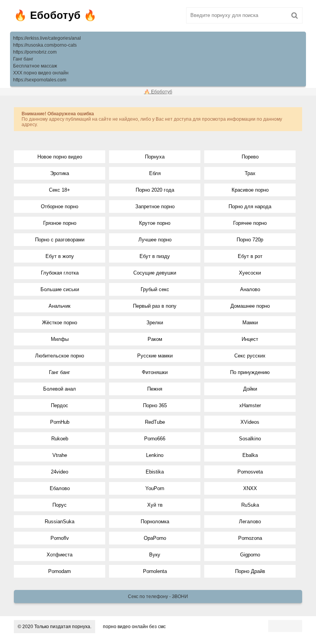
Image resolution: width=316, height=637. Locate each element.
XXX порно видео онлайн (41, 73)
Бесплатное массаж (35, 66)
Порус (59, 505)
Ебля (155, 173)
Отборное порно (59, 206)
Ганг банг (23, 59)
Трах (250, 173)
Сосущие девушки (154, 273)
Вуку (154, 555)
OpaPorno (155, 538)
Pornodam (59, 571)
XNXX (250, 488)
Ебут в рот (250, 256)
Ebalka (250, 455)
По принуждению (250, 372)
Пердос (59, 405)
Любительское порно (59, 356)
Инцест (250, 339)
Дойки (250, 389)
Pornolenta (155, 571)
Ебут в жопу (59, 256)
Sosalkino (250, 439)
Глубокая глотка (60, 273)
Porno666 (154, 439)
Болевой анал (59, 389)
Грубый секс (155, 289)
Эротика (59, 173)
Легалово (250, 521)
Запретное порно (155, 206)
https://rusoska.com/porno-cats (45, 45)
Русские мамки (155, 356)
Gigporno (250, 555)
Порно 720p (250, 240)
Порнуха (155, 157)
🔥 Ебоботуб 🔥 (55, 15)
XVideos (249, 422)
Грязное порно (59, 223)
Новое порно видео (59, 157)
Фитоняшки (155, 372)
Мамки (250, 322)
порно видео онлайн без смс (134, 626)
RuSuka (250, 505)
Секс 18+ (59, 190)
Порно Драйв (250, 571)
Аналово (250, 289)
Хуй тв (155, 505)
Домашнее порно (250, 306)
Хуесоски (250, 273)
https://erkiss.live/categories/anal (47, 38)
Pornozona (250, 538)
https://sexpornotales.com (39, 80)
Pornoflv (59, 538)
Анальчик (60, 306)
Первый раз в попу (154, 306)
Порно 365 (155, 405)
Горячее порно (250, 223)
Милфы (60, 339)
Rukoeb (59, 439)
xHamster (250, 405)
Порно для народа (250, 206)
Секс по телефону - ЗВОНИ (158, 596)
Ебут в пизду (155, 256)
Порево (250, 157)
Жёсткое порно (59, 322)
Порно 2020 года (155, 190)
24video (59, 472)
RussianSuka (59, 521)
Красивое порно (250, 190)
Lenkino (154, 455)
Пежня (154, 389)
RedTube (155, 422)
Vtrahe (59, 455)
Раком (155, 339)
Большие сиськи (59, 289)
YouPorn (154, 488)
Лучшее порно (154, 240)
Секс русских (250, 356)
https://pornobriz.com (35, 52)
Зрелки (154, 322)
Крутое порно (154, 223)
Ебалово (60, 488)
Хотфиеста (59, 555)
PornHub (59, 422)
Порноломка (155, 521)
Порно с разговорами (59, 240)
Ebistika (155, 472)
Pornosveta (250, 472)
